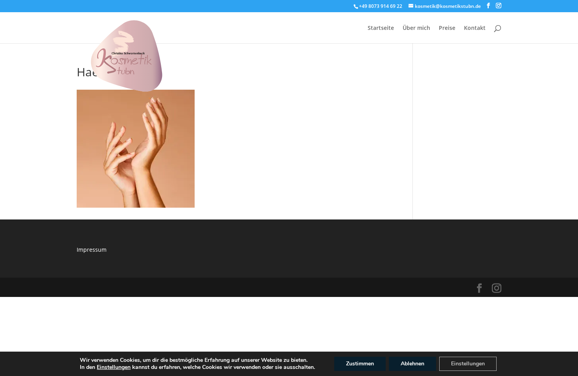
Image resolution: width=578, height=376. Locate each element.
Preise (447, 28)
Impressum (92, 249)
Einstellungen (114, 367)
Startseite (381, 28)
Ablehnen (412, 363)
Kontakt (475, 28)
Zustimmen (360, 363)
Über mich (416, 28)
